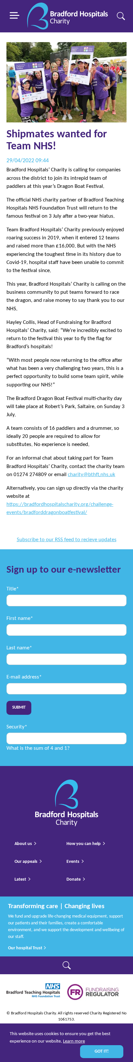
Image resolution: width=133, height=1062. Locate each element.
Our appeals (26, 861)
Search (121, 16)
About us (23, 843)
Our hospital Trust (25, 948)
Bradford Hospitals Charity (67, 16)
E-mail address (24, 677)
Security (16, 727)
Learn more (74, 1041)
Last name (19, 648)
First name (19, 618)
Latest (20, 879)
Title (12, 589)
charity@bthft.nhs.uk (91, 474)
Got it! (102, 1051)
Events (72, 861)
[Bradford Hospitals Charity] (66, 783)
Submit (19, 708)
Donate (73, 879)
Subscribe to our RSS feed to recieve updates (67, 539)
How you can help (83, 843)
